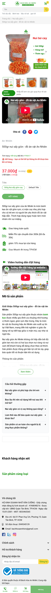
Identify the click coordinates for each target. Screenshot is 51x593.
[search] (46, 9)
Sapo (7, 583)
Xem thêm (25, 371)
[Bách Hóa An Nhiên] (25, 3)
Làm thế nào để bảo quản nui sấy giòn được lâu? (23, 417)
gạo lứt (33, 14)
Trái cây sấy (6, 14)
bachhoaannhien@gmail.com (25, 529)
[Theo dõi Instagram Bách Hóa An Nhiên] (14, 534)
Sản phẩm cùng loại (15, 474)
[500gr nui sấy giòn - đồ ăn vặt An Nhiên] (25, 51)
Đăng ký (44, 561)
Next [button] (46, 52)
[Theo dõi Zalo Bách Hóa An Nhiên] (9, 534)
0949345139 (24, 524)
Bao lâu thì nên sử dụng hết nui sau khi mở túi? (24, 401)
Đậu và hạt (25, 14)
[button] (3, 3)
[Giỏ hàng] (45, 3)
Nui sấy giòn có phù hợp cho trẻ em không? (22, 392)
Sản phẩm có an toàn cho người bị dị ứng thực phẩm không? (23, 426)
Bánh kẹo (16, 14)
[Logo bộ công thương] (15, 571)
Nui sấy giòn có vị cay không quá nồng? (24, 409)
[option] (25, 51)
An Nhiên (7, 141)
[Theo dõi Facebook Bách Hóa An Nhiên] (3, 534)
